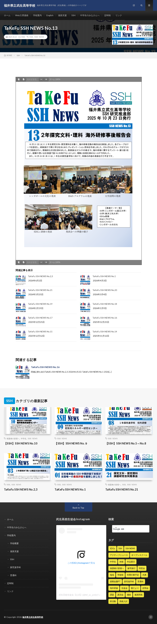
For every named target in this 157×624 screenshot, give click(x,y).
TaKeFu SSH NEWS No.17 (40, 317)
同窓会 (142, 568)
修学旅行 (131, 568)
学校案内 (37, 15)
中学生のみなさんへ (90, 15)
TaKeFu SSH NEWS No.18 (104, 304)
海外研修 (114, 588)
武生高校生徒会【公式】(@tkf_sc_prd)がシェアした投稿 (86, 595)
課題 (112, 594)
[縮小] (41, 79)
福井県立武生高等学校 (32, 617)
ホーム (7, 15)
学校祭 (120, 575)
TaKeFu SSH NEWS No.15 (40, 331)
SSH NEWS (39, 37)
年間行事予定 (133, 575)
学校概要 (14, 543)
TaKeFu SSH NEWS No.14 (104, 331)
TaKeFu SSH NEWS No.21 (40, 290)
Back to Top (78, 507)
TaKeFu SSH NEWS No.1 (104, 276)
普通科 (13, 575)
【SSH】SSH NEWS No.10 (20, 443)
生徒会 (124, 588)
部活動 (113, 601)
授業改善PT (115, 581)
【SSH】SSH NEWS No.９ (71, 443)
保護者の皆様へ (13, 438)
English (49, 15)
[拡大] (46, 79)
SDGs (112, 548)
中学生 (23, 438)
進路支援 (62, 15)
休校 (121, 561)
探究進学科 (15, 567)
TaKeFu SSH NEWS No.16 (104, 317)
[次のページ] (23, 79)
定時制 (107, 15)
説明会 (145, 588)
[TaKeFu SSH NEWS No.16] (22, 372)
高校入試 (123, 601)
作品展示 (131, 561)
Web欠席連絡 (21, 15)
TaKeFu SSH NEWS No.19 (40, 304)
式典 (144, 575)
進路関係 (138, 594)
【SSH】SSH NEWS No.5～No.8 (125, 443)
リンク (118, 15)
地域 (112, 575)
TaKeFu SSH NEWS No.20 (104, 290)
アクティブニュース (119, 555)
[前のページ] (18, 79)
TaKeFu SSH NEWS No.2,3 (40, 276)
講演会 (120, 594)
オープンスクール (139, 555)
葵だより (135, 588)
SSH (73, 15)
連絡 (129, 594)
